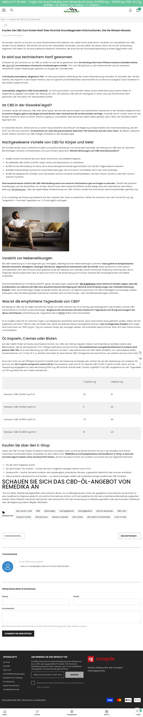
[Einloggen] (130, 10)
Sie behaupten (18, 189)
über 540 (10, 65)
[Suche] (11, 10)
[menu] (3, 10)
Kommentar (8, 608)
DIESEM (61, 313)
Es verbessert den (14, 162)
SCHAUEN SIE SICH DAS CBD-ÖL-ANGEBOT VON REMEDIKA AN (66, 484)
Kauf (118, 48)
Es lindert (10, 170)
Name (5, 596)
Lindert (9, 158)
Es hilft (9, 166)
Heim (3, 19)
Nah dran (141, 3)
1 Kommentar (17, 35)
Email (76, 596)
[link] (37, 712)
